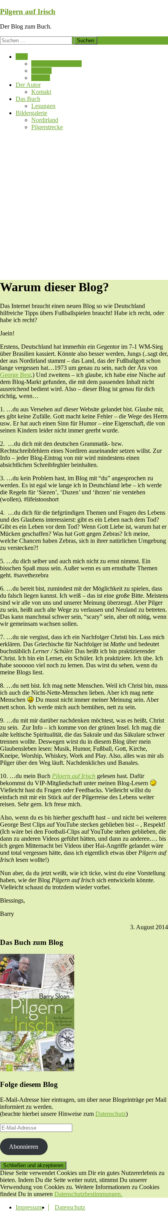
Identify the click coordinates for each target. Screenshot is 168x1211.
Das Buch (28, 99)
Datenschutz (110, 1113)
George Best (15, 374)
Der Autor (28, 84)
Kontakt (41, 91)
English (40, 77)
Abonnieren (23, 1146)
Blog (22, 56)
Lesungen (43, 106)
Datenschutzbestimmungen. (88, 1194)
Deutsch (41, 70)
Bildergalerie (31, 113)
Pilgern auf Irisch (27, 11)
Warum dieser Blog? (56, 63)
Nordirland (44, 120)
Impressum (29, 1207)
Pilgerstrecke (47, 127)
